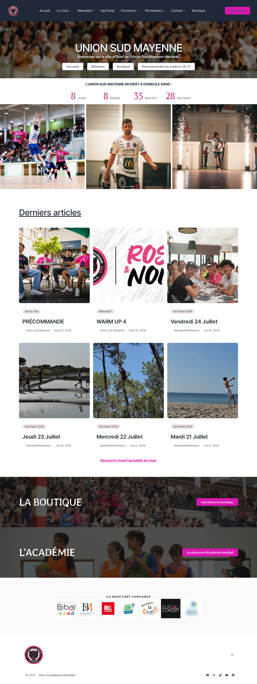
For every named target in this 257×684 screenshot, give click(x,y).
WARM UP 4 (111, 321)
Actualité (72, 66)
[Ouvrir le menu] (232, 655)
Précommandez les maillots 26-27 (166, 66)
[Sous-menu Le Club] (70, 11)
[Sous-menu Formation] (137, 11)
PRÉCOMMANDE (43, 321)
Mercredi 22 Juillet (120, 437)
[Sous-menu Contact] (185, 11)
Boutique (123, 66)
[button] (217, 502)
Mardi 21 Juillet (189, 437)
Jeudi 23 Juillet (41, 437)
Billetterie (98, 66)
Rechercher (238, 11)
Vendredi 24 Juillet (194, 321)
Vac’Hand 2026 (182, 311)
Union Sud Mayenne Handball (57, 675)
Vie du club (32, 311)
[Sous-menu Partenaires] (163, 11)
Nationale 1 (105, 311)
